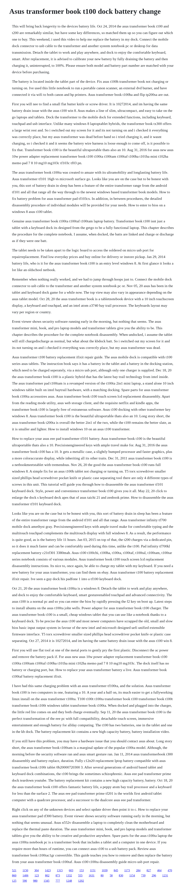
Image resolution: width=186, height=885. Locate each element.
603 (71, 870)
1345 (46, 880)
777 (58, 880)
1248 (69, 880)
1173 (127, 870)
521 (14, 870)
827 (149, 870)
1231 (165, 875)
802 (47, 875)
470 (170, 870)
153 (81, 870)
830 (121, 875)
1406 (25, 875)
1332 (69, 875)
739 (143, 875)
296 (154, 875)
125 (14, 880)
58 (111, 875)
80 (102, 875)
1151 (93, 870)
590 (25, 880)
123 (37, 875)
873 (58, 875)
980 (35, 880)
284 (138, 870)
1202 (81, 880)
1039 (105, 870)
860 (14, 875)
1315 (60, 870)
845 (116, 870)
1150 (25, 870)
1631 (91, 875)
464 (159, 870)
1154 (132, 875)
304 (36, 870)
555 (80, 875)
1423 (48, 870)
